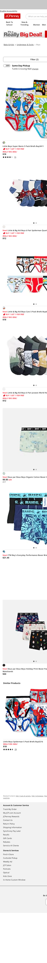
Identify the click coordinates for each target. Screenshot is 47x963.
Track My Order (10, 809)
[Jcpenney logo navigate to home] (12, 16)
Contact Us (8, 820)
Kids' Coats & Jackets (23, 796)
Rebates (6, 842)
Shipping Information (12, 827)
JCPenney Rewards (11, 816)
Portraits (7, 869)
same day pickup (21, 65)
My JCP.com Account (12, 813)
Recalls (6, 834)
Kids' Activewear (37, 796)
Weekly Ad (7, 861)
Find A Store (8, 854)
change (35, 69)
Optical (6, 872)
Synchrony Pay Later (12, 831)
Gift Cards (7, 838)
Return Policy (9, 823)
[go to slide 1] (33, 223)
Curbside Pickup (10, 858)
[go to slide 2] (36, 223)
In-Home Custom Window (14, 880)
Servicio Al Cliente (11, 845)
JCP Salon (7, 865)
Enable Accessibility (8, 11)
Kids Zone (7, 876)
